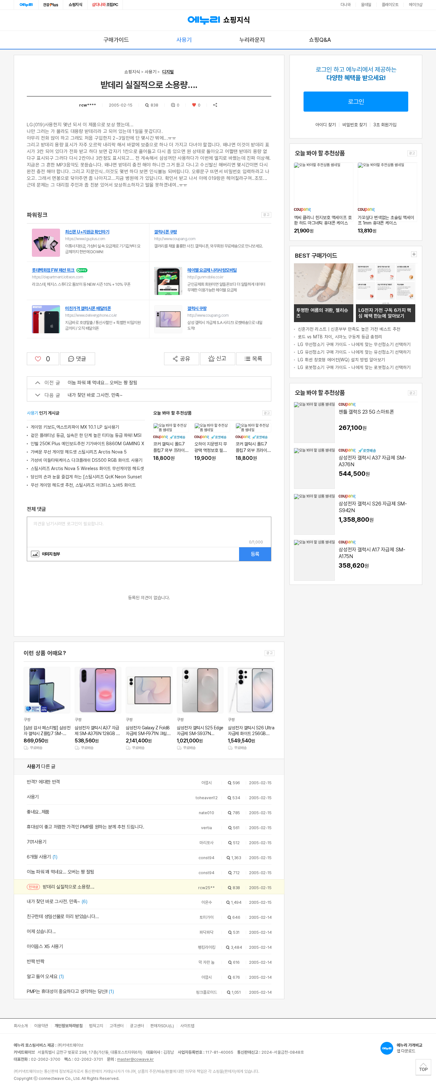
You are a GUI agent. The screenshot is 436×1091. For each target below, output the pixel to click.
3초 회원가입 (384, 124)
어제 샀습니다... (41, 931)
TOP (423, 1067)
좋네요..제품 (38, 812)
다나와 (346, 4)
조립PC (105, 4)
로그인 (356, 102)
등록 (255, 554)
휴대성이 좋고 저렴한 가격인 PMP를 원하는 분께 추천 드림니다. (85, 827)
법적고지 (96, 1025)
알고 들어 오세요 (45, 976)
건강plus (51, 5)
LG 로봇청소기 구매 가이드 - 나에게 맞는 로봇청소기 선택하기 (354, 367)
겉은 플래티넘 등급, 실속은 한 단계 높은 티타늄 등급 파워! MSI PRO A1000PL (86, 436)
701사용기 (36, 842)
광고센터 (137, 1025)
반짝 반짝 (35, 961)
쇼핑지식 (75, 4)
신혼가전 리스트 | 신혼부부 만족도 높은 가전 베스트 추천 (349, 329)
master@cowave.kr (135, 1059)
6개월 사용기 (42, 857)
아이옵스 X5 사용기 (45, 946)
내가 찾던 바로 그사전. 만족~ (95, 395)
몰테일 (366, 4)
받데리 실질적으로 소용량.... (68, 887)
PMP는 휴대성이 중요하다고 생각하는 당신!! (70, 991)
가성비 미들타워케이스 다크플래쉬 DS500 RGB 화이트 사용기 (86, 460)
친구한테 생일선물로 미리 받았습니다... (63, 916)
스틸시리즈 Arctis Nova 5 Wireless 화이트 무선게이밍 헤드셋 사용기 (87, 469)
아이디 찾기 (325, 124)
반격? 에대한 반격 (43, 782)
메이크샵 (415, 4)
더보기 (414, 254)
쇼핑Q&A (320, 39)
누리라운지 (252, 39)
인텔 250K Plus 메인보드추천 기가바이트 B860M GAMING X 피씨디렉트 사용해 (87, 444)
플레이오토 (390, 4)
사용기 (184, 39)
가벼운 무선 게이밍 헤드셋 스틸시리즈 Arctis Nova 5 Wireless (79, 452)
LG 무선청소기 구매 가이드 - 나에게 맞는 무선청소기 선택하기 (354, 344)
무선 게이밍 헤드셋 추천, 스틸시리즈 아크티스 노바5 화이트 (83, 485)
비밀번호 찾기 (354, 124)
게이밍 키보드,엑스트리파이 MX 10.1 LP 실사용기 (75, 427)
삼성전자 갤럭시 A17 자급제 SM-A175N (372, 553)
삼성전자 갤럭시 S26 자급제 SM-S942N (373, 507)
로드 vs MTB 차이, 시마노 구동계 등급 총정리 (340, 336)
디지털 (168, 71)
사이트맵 (187, 1025)
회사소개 (21, 1025)
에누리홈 (26, 5)
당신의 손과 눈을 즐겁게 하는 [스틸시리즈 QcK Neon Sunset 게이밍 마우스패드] (86, 477)
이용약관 (41, 1025)
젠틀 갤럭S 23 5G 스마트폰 (366, 412)
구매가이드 (116, 39)
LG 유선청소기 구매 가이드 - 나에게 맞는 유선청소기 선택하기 (354, 352)
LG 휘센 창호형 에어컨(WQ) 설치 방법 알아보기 (341, 359)
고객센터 (116, 1025)
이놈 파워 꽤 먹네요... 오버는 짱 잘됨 (102, 383)
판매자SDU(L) (162, 1025)
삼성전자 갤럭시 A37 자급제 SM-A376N (372, 461)
